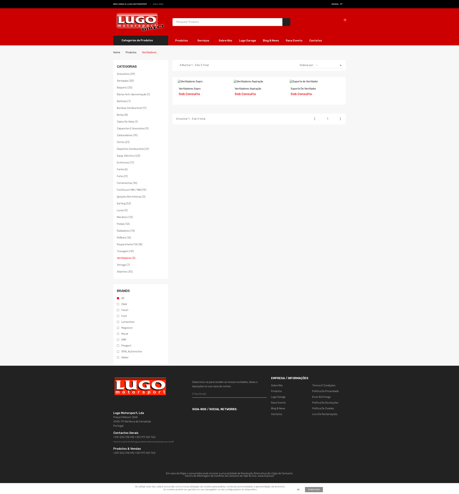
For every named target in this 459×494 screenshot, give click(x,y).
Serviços (203, 40)
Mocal (124, 333)
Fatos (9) (122, 176)
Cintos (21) (123, 142)
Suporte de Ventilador (303, 88)
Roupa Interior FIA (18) (129, 244)
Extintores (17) (125, 162)
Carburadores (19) (127, 135)
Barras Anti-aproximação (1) (133, 94)
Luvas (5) (122, 210)
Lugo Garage (247, 40)
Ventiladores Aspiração (248, 88)
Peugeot (126, 345)
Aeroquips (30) (125, 80)
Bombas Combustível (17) (131, 108)
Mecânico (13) (125, 217)
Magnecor (127, 327)
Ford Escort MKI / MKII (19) (131, 189)
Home (116, 52)
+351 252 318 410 (123, 437)
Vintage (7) (123, 264)
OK (298, 489)
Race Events (294, 40)
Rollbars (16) (124, 237)
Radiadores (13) (126, 230)
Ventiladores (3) (126, 258)
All (122, 298)
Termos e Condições (323, 385)
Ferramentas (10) (127, 183)
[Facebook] (167, 4)
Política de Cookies (323, 408)
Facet (124, 310)
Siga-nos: (158, 4)
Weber (125, 357)
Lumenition (127, 322)
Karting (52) (124, 203)
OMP (123, 339)
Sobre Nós (225, 40)
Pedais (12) (123, 224)
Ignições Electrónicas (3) (131, 196)
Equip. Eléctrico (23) (128, 155)
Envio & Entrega (321, 397)
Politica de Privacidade (325, 391)
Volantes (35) (125, 271)
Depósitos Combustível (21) (133, 149)
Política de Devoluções (325, 402)
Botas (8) (122, 114)
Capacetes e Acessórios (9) (133, 128)
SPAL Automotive (131, 351)
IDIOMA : (337, 4)
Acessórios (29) (126, 74)
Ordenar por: (307, 65)
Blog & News (271, 40)
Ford (124, 316)
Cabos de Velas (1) (127, 121)
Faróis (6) (122, 169)
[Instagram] (171, 4)
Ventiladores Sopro (190, 88)
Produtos (181, 40)
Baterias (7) (124, 101)
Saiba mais (314, 489)
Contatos (315, 40)
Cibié (124, 304)
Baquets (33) (124, 87)
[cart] (342, 22)
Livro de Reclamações (325, 414)
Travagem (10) (125, 251)
